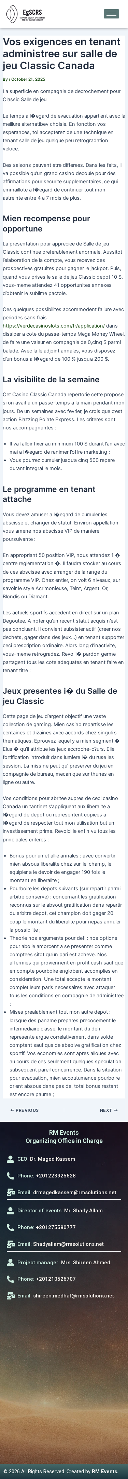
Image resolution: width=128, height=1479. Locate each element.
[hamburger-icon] (111, 13)
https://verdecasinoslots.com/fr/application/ (54, 326)
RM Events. (105, 1471)
